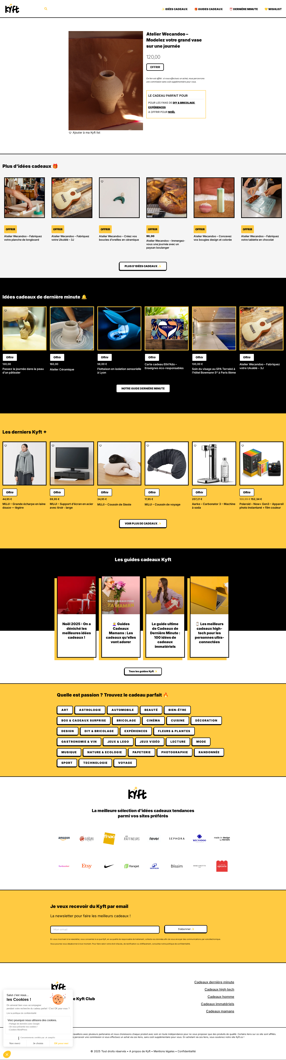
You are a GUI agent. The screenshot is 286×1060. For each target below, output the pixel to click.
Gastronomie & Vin (79, 741)
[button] (7, 1054)
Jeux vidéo (150, 741)
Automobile (123, 710)
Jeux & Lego (118, 741)
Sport (67, 762)
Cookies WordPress (18, 1030)
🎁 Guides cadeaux (208, 9)
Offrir (155, 67)
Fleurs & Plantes (174, 731)
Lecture (178, 741)
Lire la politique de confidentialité (21, 1013)
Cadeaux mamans (220, 1011)
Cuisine (178, 720)
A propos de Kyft (139, 1051)
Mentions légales (164, 1051)
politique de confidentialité (178, 944)
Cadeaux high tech (219, 989)
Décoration (206, 720)
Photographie (174, 752)
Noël (171, 112)
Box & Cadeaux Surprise (83, 720)
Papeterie (142, 752)
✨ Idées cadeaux (175, 9)
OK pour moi (61, 1043)
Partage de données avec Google (24, 1024)
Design (67, 731)
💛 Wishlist (273, 9)
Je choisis (38, 1043)
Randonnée (209, 752)
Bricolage (126, 720)
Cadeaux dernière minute (214, 982)
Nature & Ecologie (104, 752)
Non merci (14, 1043)
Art (65, 710)
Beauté (151, 710)
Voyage (125, 762)
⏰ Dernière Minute (243, 9)
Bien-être (177, 710)
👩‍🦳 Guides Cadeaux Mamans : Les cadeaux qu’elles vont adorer (121, 633)
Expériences (157, 107)
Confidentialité (187, 1051)
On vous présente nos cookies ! (23, 1027)
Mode (201, 741)
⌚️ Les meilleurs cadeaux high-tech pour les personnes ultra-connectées (209, 633)
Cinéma (153, 720)
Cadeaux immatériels (217, 1004)
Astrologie (90, 710)
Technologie (95, 762)
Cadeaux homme (221, 997)
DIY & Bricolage (184, 102)
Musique (69, 752)
